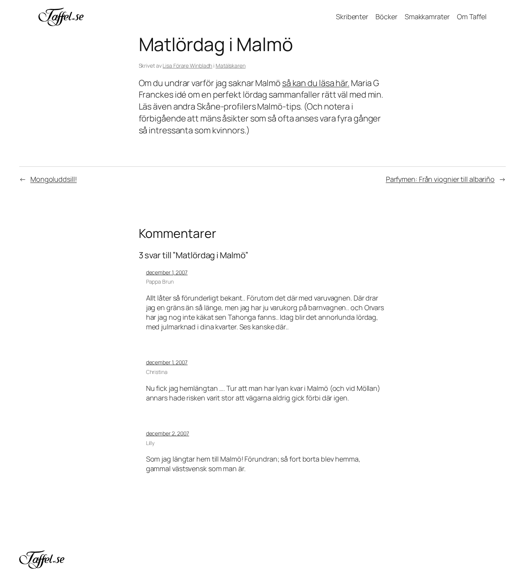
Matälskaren (231, 65)
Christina (157, 371)
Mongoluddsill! (53, 179)
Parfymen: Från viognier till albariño (440, 179)
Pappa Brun (160, 281)
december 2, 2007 (167, 433)
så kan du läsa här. (315, 83)
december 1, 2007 (167, 272)
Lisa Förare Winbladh (187, 65)
